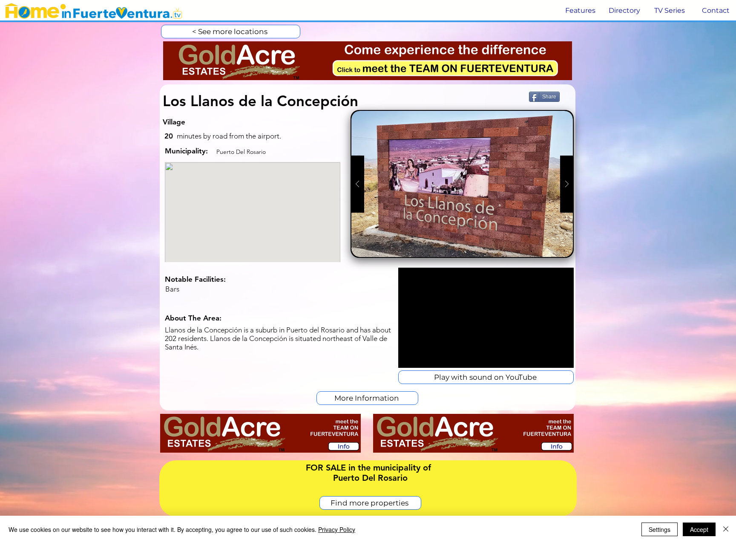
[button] (579, 10)
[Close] (726, 529)
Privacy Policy (336, 529)
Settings (659, 529)
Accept (699, 529)
